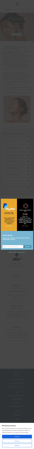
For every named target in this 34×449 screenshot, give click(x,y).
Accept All (17, 436)
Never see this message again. (17, 252)
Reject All (17, 445)
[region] (17, 436)
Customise (17, 441)
